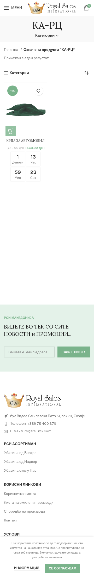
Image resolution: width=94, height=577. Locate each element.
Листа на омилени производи (29, 502)
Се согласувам (62, 568)
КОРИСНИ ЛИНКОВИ (22, 484)
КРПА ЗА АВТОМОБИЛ (25, 140)
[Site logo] (52, 7)
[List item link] (47, 424)
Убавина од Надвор (20, 461)
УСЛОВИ (12, 534)
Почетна (11, 49)
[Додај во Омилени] (38, 90)
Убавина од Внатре (20, 453)
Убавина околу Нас (20, 470)
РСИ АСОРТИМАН (20, 444)
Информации (27, 568)
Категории (45, 36)
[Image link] (32, 400)
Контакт (10, 520)
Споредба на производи (24, 511)
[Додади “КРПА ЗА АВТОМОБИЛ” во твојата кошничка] (10, 131)
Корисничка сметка (20, 493)
